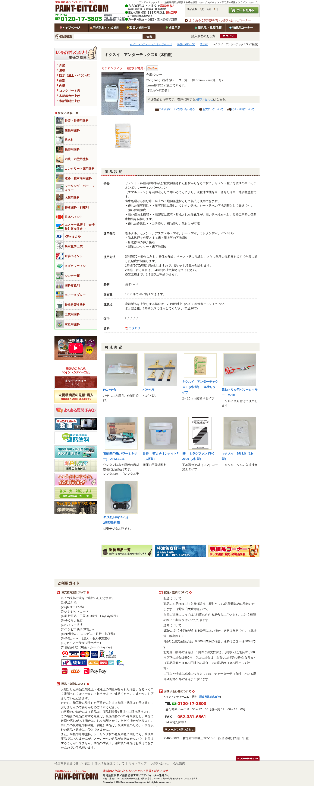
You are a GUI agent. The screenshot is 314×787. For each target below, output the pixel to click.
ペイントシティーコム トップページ (151, 44)
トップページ (71, 27)
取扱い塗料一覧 (140, 27)
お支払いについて (213, 109)
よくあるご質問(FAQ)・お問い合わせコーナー (220, 20)
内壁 (62, 85)
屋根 (62, 70)
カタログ (135, 328)
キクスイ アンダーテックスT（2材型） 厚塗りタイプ (200, 387)
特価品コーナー (242, 27)
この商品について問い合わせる (177, 109)
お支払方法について (105, 592)
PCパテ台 (109, 389)
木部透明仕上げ (69, 101)
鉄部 (62, 80)
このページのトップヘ (248, 758)
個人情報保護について (110, 763)
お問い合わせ (204, 99)
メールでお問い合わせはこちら (179, 729)
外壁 (62, 65)
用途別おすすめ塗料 (106, 27)
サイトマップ (138, 763)
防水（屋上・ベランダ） (75, 75)
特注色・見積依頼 (208, 27)
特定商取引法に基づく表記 (72, 763)
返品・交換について (105, 684)
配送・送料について (242, 109)
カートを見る (243, 10)
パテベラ (149, 389)
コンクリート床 (69, 90)
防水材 (204, 44)
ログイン (228, 36)
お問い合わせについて (208, 691)
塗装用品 (174, 27)
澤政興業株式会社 (209, 696)
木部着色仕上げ (69, 96)
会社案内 (179, 763)
